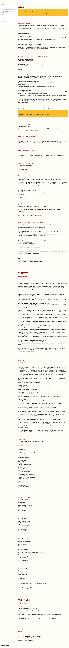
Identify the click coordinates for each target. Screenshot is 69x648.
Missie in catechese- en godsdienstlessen (8, 16)
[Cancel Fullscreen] (68, 0)
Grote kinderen (4, 19)
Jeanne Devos (4, 23)
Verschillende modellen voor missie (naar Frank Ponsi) (8, 12)
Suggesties (3, 18)
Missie (4, 2)
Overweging (4, 21)
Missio (3, 14)
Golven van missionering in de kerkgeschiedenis (8, 9)
